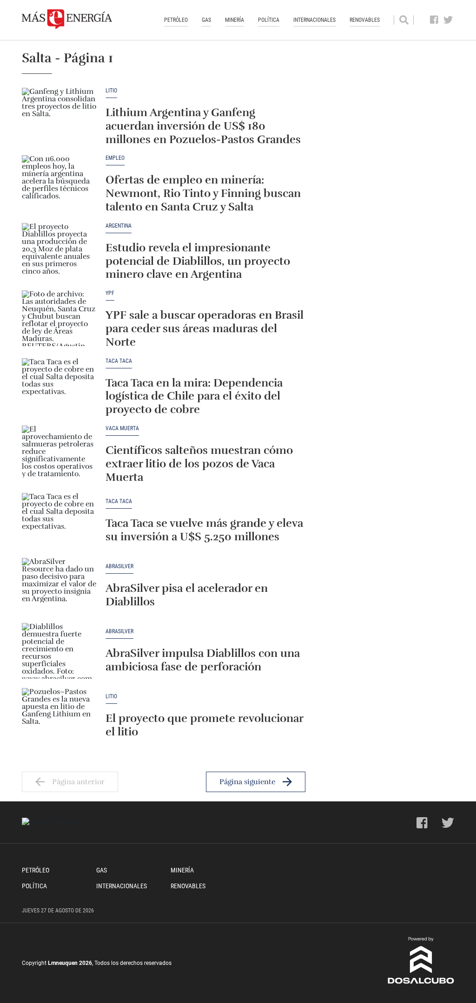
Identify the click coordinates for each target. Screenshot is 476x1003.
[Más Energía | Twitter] (448, 20)
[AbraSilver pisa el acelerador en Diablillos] (59, 586)
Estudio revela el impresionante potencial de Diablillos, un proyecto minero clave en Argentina (198, 261)
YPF (110, 293)
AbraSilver (119, 567)
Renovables (365, 20)
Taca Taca (119, 361)
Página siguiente (247, 782)
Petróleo (176, 20)
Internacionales (314, 20)
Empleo (115, 158)
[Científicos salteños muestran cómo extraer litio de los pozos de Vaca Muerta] (59, 453)
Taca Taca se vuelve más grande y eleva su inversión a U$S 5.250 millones (204, 530)
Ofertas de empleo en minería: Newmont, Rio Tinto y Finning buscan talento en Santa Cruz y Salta (203, 193)
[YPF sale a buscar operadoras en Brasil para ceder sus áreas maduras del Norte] (59, 318)
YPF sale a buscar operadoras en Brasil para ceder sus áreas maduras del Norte (205, 328)
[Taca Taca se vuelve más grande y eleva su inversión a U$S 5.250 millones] (59, 521)
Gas (206, 20)
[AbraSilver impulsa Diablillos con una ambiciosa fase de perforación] (59, 651)
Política (268, 20)
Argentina (119, 226)
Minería (234, 20)
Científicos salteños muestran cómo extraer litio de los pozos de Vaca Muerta (199, 463)
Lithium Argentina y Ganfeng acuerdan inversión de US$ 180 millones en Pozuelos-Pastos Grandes (203, 125)
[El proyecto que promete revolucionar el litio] (59, 716)
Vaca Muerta (122, 429)
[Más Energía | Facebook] (434, 20)
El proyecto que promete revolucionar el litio (204, 725)
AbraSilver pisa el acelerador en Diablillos (187, 595)
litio (111, 91)
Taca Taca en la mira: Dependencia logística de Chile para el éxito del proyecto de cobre (194, 396)
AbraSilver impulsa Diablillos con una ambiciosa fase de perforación (203, 660)
